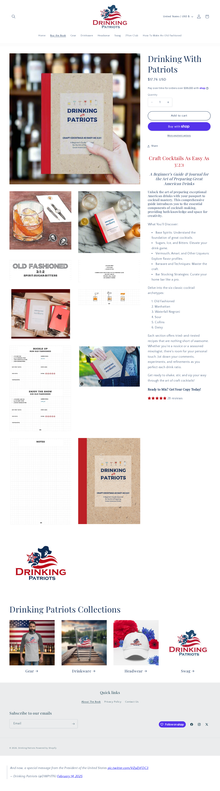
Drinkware (81, 670)
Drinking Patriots (26, 748)
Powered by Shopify (46, 748)
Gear (29, 670)
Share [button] (154, 146)
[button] (13, 16)
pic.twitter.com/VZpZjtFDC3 (128, 768)
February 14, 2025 (69, 776)
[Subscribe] (73, 723)
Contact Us (132, 701)
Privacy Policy (112, 701)
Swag (185, 670)
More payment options (179, 135)
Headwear (134, 670)
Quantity (152, 94)
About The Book (91, 701)
